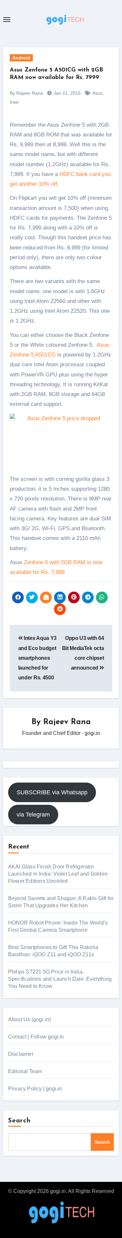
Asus (97, 93)
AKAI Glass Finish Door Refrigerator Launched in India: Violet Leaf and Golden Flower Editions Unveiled (58, 874)
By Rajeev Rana (26, 93)
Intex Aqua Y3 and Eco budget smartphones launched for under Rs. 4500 (37, 657)
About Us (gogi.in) (29, 1019)
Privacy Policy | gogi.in (35, 1088)
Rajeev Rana (67, 722)
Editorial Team (25, 1071)
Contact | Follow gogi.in (36, 1037)
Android (21, 57)
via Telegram (33, 814)
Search (19, 1121)
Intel (14, 102)
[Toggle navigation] (6, 19)
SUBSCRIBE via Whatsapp (52, 792)
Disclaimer (21, 1054)
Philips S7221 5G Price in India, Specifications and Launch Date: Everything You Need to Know (60, 979)
